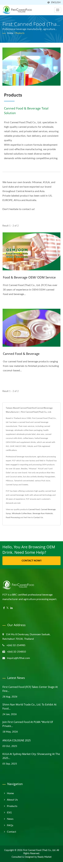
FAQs (10, 825)
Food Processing (13, 517)
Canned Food (34, 509)
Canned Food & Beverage (21, 354)
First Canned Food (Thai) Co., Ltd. (39, 850)
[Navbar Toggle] (57, 10)
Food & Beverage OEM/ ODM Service (29, 277)
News (10, 819)
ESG (9, 812)
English (56, 2)
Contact (11, 831)
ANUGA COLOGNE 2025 (16, 740)
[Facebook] (4, 608)
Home (10, 33)
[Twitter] (7, 608)
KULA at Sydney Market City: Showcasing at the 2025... (31, 756)
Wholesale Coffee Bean (22, 513)
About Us (12, 799)
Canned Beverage (48, 509)
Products (20, 33)
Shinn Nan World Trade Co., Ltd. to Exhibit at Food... (29, 706)
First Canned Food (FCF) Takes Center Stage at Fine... (30, 689)
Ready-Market (44, 857)
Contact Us (38, 517)
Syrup (8, 513)
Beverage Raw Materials (43, 513)
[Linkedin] (11, 608)
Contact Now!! (32, 561)
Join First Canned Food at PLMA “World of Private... (27, 724)
